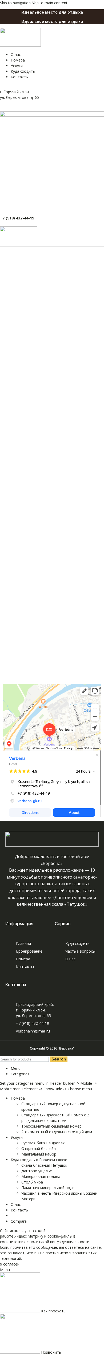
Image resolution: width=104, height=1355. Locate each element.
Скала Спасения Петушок (44, 1165)
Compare (19, 1221)
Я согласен (9, 1264)
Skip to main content (49, 2)
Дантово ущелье (36, 1170)
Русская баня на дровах (43, 1142)
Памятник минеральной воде (47, 1187)
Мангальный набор (38, 1154)
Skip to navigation (16, 2)
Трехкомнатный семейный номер (51, 1126)
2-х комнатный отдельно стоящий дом (56, 1131)
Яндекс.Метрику (28, 1236)
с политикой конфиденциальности (58, 1241)
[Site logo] (20, 45)
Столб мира (32, 1182)
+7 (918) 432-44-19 (17, 218)
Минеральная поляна (40, 1176)
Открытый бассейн (38, 1148)
